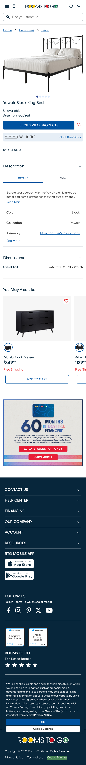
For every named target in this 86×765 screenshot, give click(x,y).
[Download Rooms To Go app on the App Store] (19, 563)
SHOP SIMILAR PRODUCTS (39, 125)
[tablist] (43, 178)
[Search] (6, 17)
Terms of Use (35, 757)
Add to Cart (37, 379)
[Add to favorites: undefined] (79, 124)
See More (13, 240)
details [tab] (23, 178)
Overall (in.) (10, 267)
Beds (45, 30)
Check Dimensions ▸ (70, 137)
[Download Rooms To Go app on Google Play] (19, 575)
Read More (13, 202)
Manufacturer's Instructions (60, 233)
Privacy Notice (14, 757)
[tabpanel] (43, 214)
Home (7, 30)
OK (43, 722)
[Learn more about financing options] (43, 460)
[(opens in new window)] (9, 610)
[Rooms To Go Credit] (43, 426)
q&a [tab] (63, 178)
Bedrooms (26, 30)
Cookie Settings (57, 757)
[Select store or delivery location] (14, 6)
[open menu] (7, 6)
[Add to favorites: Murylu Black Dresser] (66, 301)
